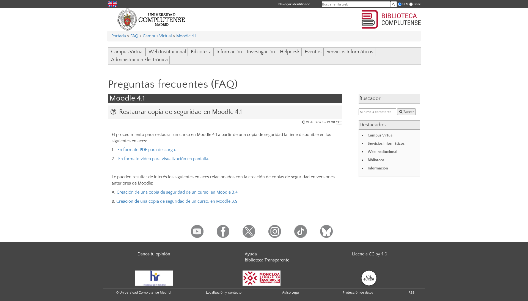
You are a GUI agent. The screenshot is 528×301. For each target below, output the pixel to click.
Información (229, 52)
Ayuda (251, 254)
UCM (405, 4)
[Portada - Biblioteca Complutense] (391, 18)
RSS (411, 292)
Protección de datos (358, 292)
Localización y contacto (223, 292)
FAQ (134, 36)
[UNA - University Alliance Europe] (368, 277)
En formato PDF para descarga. (146, 149)
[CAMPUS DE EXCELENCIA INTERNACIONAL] (261, 277)
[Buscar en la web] (394, 4)
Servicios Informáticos (349, 52)
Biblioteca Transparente (267, 260)
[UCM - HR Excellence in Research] (154, 277)
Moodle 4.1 (186, 36)
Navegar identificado (294, 4)
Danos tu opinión (154, 254)
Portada (118, 36)
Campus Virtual (157, 36)
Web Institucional (167, 52)
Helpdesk (290, 52)
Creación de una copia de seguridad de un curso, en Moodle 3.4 (177, 192)
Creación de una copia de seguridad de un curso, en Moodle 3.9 (177, 201)
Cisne (417, 4)
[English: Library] (112, 3)
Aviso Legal (290, 292)
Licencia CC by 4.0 (369, 254)
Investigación (261, 52)
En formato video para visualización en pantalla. (163, 158)
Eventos (313, 52)
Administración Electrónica (139, 60)
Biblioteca (201, 52)
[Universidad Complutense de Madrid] (151, 19)
